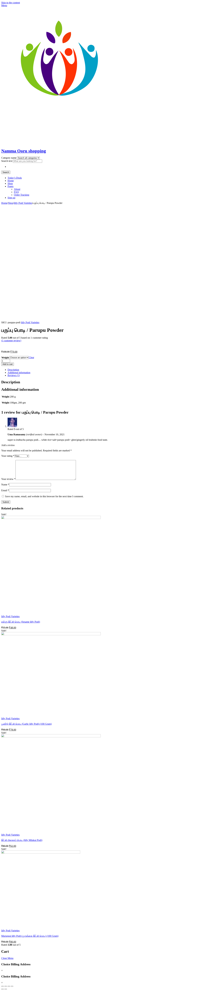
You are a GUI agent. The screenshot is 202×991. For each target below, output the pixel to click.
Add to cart (8, 364)
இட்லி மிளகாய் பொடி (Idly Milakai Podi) (21, 840)
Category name (9, 157)
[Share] (5, 986)
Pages (10, 186)
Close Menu (7, 958)
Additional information (19, 372)
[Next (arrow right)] (5, 989)
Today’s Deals (15, 177)
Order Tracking (21, 194)
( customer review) (11, 340)
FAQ (16, 192)
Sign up (11, 197)
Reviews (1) (14, 375)
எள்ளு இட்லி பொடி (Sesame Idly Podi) (20, 621)
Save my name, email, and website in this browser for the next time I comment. (44, 496)
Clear (31, 357)
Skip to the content (10, 2)
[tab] (104, 369)
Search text (7, 161)
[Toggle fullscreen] (9, 986)
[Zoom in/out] (12, 986)
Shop (10, 183)
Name (5, 484)
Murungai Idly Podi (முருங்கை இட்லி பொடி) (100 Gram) (29, 936)
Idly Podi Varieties (23, 203)
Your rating (7, 456)
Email (5, 490)
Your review (8, 479)
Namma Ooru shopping (23, 150)
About (17, 189)
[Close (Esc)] (2, 986)
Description (13, 369)
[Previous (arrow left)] (2, 989)
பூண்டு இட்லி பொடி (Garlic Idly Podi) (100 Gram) (26, 724)
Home (11, 180)
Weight (5, 357)
